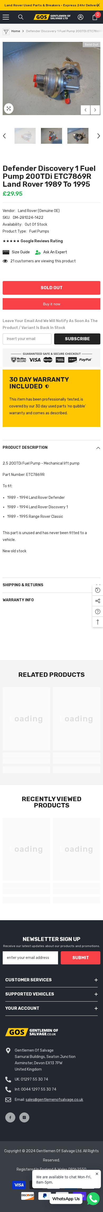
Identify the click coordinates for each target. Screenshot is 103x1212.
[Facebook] (10, 1117)
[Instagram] (24, 1117)
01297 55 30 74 (34, 1079)
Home (15, 31)
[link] (26, 761)
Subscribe (77, 338)
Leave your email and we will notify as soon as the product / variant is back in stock (50, 324)
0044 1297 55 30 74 (38, 1089)
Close (98, 5)
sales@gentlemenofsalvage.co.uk (54, 1099)
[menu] (6, 17)
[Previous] (85, 110)
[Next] (95, 110)
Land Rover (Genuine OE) (39, 211)
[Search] (21, 17)
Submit (80, 957)
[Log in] (80, 17)
